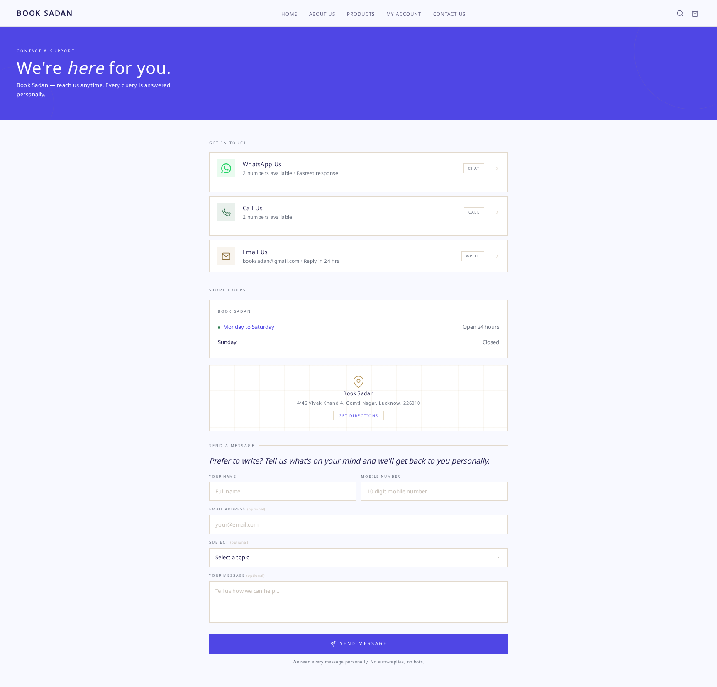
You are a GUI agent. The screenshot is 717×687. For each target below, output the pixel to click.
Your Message (236, 575)
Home (289, 14)
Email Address (237, 509)
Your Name (223, 476)
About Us (322, 14)
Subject (228, 542)
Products (361, 14)
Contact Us (449, 14)
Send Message (363, 643)
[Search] (680, 13)
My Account (404, 14)
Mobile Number (380, 476)
